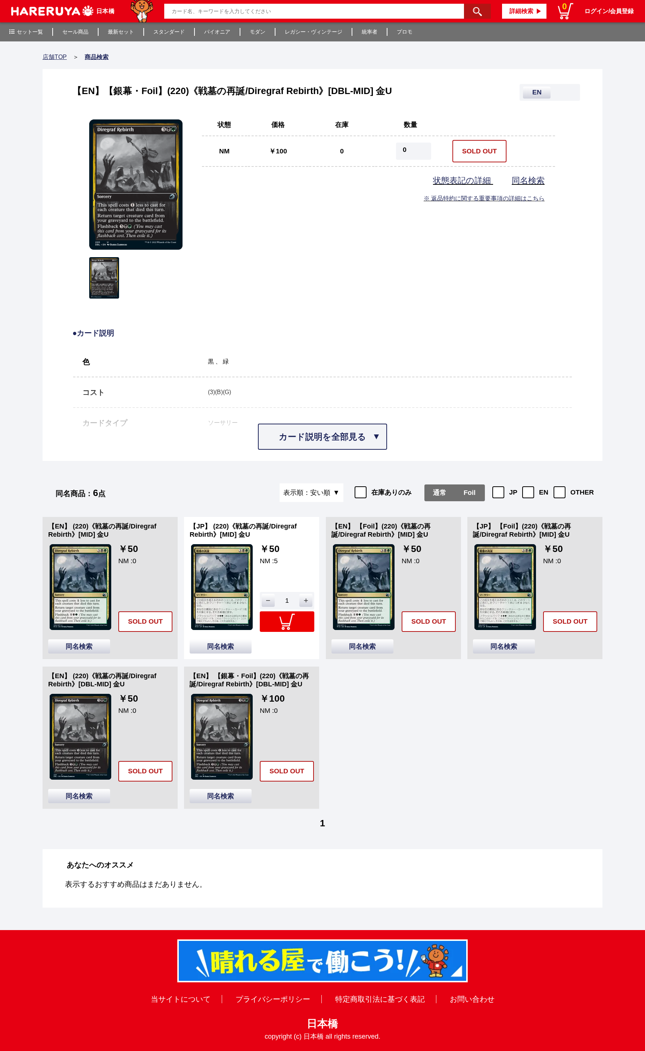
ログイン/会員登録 (609, 11)
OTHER (582, 492)
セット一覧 (30, 32)
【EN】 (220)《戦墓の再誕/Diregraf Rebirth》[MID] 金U (102, 530)
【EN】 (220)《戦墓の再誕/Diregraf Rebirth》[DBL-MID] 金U (102, 680)
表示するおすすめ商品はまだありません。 (136, 884)
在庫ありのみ (391, 492)
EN (543, 492)
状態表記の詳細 (463, 180)
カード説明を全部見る (322, 437)
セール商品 (75, 32)
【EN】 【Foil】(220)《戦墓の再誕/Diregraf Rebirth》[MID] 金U (381, 530)
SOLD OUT (479, 151)
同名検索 (528, 180)
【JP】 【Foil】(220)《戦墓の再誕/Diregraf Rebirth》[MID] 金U (522, 530)
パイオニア (217, 32)
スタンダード (169, 32)
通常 (439, 492)
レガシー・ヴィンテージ (313, 32)
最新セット (121, 32)
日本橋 (322, 1023)
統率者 (369, 32)
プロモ (404, 32)
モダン (257, 32)
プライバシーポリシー (273, 999)
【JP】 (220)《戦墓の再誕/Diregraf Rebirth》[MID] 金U (243, 530)
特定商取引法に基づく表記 (380, 999)
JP (513, 492)
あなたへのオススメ (100, 865)
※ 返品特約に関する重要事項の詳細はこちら (484, 198)
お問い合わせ (472, 999)
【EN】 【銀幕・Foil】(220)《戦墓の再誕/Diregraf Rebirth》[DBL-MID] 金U (249, 680)
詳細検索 (521, 11)
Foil (470, 492)
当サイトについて (181, 999)
